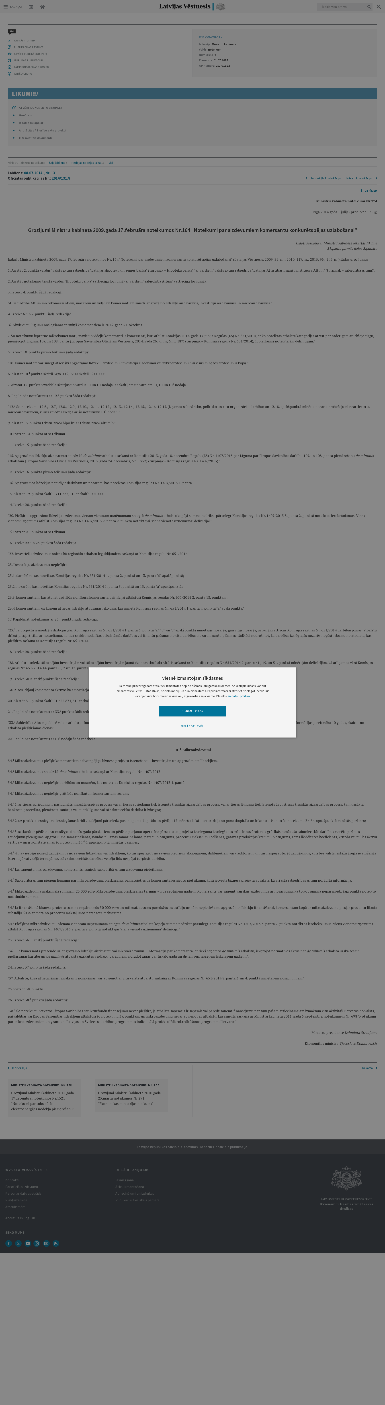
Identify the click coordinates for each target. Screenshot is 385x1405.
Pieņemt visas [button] (192, 711)
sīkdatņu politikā (239, 696)
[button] (192, 726)
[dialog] (192, 702)
